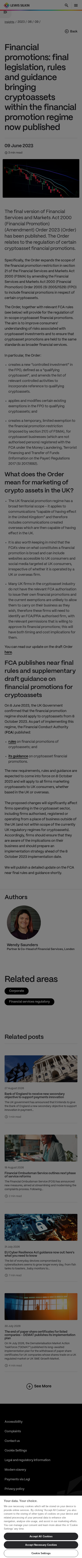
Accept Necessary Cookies (41, 1544)
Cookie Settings (41, 1553)
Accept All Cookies (41, 1536)
